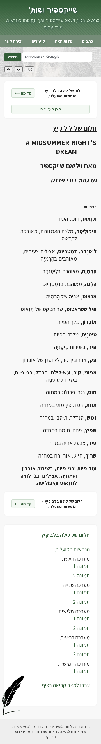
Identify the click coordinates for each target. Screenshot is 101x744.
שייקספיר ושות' (53, 10)
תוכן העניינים (50, 109)
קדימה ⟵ (23, 93)
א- (8, 69)
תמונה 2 (81, 575)
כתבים (87, 41)
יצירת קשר (13, 41)
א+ (29, 69)
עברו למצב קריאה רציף (66, 685)
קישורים (38, 41)
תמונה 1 (81, 566)
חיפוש (13, 57)
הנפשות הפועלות (72, 549)
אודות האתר (63, 41)
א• (18, 69)
